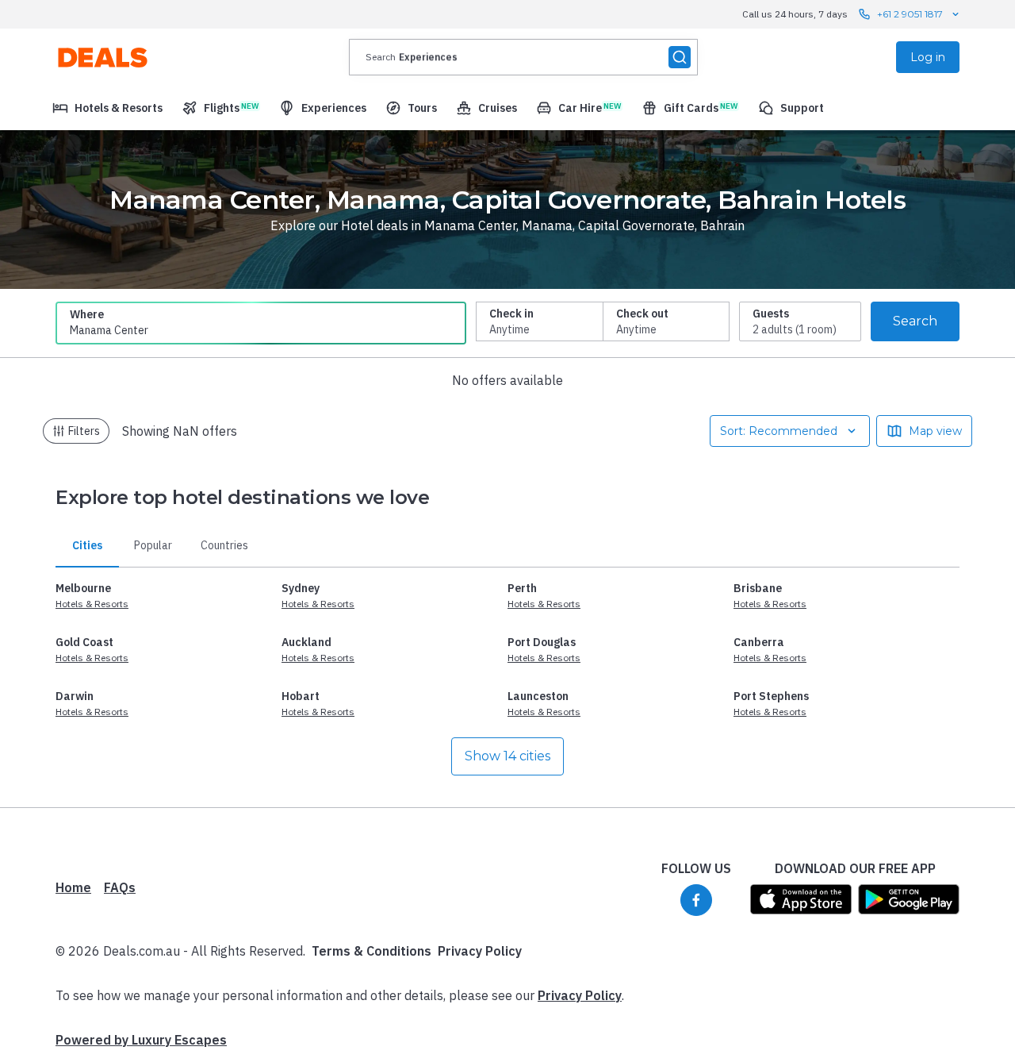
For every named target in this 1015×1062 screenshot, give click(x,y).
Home (73, 887)
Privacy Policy (480, 951)
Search (915, 321)
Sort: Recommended (778, 431)
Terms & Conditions (371, 951)
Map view (935, 431)
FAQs (120, 887)
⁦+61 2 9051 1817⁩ (910, 14)
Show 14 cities (507, 756)
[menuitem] (107, 108)
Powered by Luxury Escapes (141, 1040)
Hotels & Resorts (92, 604)
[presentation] (523, 57)
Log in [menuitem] (927, 57)
